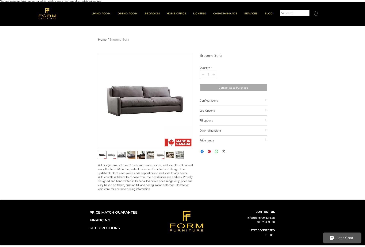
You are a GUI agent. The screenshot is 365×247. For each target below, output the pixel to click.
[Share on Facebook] (202, 151)
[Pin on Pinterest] (209, 151)
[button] (252, 13)
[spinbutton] (208, 74)
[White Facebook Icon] (266, 235)
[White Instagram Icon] (271, 235)
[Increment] (214, 74)
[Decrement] (202, 74)
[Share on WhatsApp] (216, 151)
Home (102, 39)
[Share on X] (223, 151)
